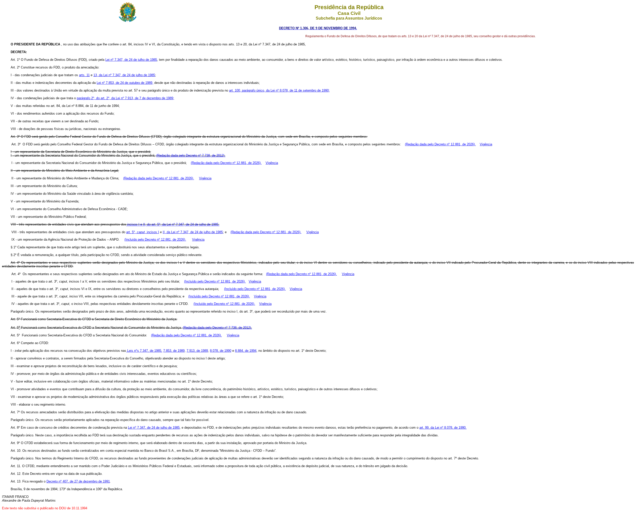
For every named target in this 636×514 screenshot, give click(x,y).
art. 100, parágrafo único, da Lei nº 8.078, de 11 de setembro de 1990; (279, 90)
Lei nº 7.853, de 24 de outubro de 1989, (125, 83)
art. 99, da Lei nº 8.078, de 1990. (443, 427)
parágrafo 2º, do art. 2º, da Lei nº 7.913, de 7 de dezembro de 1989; (125, 98)
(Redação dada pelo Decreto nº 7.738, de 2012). (190, 155)
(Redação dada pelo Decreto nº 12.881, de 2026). (440, 144)
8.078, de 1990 (220, 351)
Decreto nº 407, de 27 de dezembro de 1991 (78, 481)
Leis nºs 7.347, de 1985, (144, 351)
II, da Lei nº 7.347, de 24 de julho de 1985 (193, 232)
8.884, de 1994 (245, 351)
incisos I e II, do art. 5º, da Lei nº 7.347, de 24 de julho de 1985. (172, 224)
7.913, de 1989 (197, 351)
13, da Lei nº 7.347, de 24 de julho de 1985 (124, 75)
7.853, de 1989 (174, 351)
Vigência (486, 144)
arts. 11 (84, 75)
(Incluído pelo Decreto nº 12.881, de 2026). (155, 239)
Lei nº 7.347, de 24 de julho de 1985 (131, 60)
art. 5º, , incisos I (142, 232)
